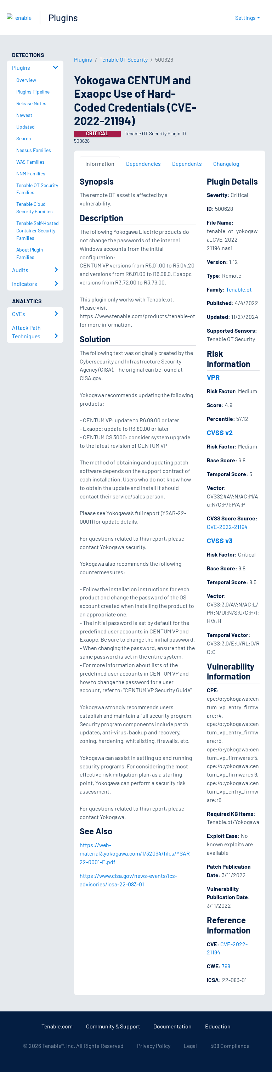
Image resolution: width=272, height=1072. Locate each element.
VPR (213, 377)
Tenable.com (57, 1026)
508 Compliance (229, 1045)
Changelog (226, 163)
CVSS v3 (220, 540)
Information (99, 163)
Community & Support (113, 1026)
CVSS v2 (220, 432)
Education (218, 1026)
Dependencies (143, 163)
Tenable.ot (239, 289)
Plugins (63, 17)
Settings (245, 17)
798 (226, 966)
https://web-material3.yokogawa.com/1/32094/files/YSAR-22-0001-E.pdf (136, 853)
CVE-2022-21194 (227, 526)
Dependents (187, 163)
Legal (190, 1045)
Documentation (172, 1026)
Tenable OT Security (124, 59)
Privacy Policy (153, 1045)
